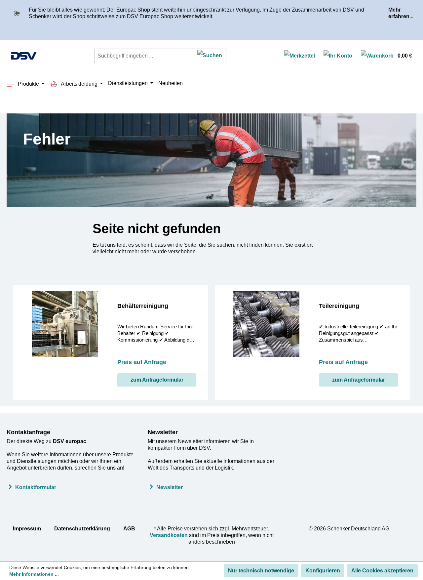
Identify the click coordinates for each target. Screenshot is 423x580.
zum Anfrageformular (157, 380)
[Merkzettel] (299, 56)
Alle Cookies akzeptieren (382, 570)
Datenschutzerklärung (82, 528)
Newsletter (163, 432)
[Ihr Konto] (338, 56)
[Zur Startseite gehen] (24, 56)
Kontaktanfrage (28, 432)
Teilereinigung (339, 306)
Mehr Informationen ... (34, 574)
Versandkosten (169, 535)
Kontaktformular (35, 487)
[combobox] (144, 56)
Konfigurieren (322, 570)
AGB (129, 528)
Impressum (27, 528)
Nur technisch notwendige (261, 570)
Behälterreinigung (142, 306)
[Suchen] (209, 56)
